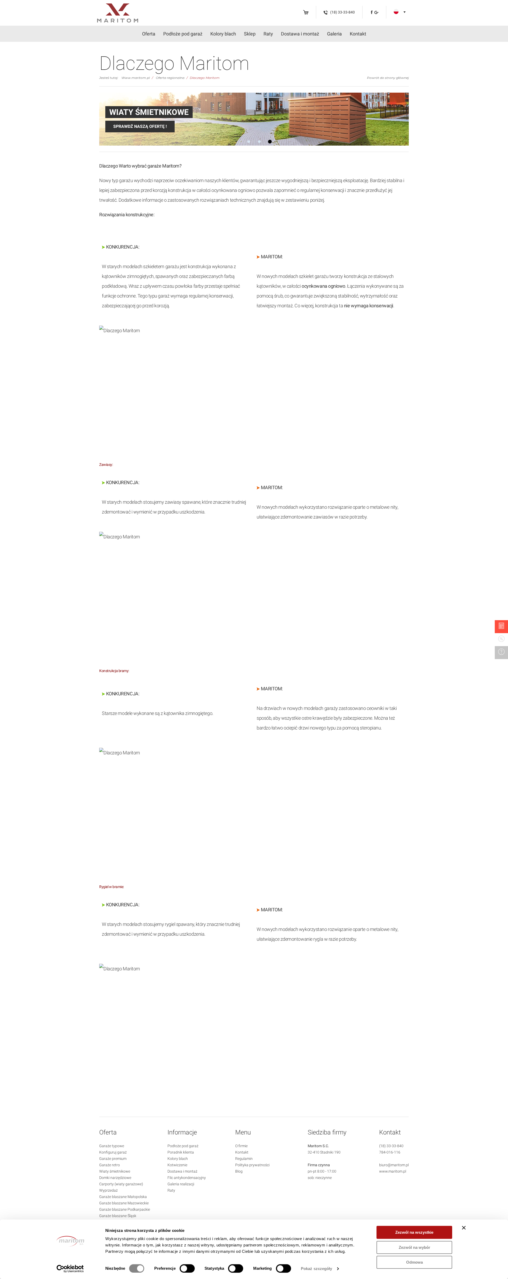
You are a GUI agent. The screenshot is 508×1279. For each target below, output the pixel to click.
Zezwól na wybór (414, 1247)
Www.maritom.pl (135, 78)
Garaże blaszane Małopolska (123, 1197)
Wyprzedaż (108, 1190)
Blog (239, 1171)
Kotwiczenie (177, 1165)
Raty (268, 34)
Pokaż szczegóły (316, 1268)
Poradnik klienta (180, 1152)
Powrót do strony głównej (388, 78)
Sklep (250, 34)
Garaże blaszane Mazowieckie (124, 1203)
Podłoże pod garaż (182, 34)
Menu (243, 1132)
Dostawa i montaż (300, 34)
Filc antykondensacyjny (186, 1178)
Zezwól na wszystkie (414, 1232)
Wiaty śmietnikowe (114, 1171)
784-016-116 (389, 1152)
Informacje (182, 1132)
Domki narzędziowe (115, 1178)
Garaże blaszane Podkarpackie (124, 1209)
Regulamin (244, 1158)
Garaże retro (109, 1165)
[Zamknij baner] (464, 1228)
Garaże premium (112, 1158)
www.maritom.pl (392, 1171)
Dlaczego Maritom (205, 78)
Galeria (334, 34)
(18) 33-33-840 (391, 1146)
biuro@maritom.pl (394, 1165)
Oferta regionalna (170, 78)
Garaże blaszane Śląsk (117, 1216)
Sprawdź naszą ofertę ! (140, 126)
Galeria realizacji (180, 1184)
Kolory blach (223, 34)
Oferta (148, 34)
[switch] (187, 1268)
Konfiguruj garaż (113, 1152)
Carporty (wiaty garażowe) (121, 1184)
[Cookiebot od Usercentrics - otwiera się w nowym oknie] (70, 1269)
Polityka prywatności (252, 1165)
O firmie (241, 1146)
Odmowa (414, 1262)
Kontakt (358, 34)
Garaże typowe (111, 1146)
